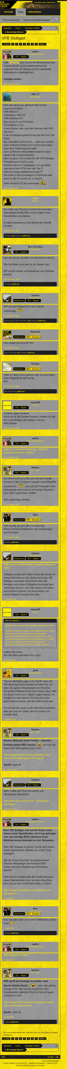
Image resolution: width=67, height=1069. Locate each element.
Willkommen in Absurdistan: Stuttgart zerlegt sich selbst (29, 625)
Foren (20, 12)
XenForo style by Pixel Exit (34, 1065)
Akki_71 (35, 94)
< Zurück (6, 44)
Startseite (8, 12)
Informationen (34, 12)
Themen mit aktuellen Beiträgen (36, 20)
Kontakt (51, 1057)
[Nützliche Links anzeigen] (56, 28)
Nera (35, 514)
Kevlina (35, 467)
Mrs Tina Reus (35, 247)
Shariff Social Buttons (37, 1063)
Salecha (35, 295)
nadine (35, 51)
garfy (35, 670)
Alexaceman (9, 321)
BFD (3, 1057)
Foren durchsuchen (11, 20)
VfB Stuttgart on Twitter (16, 955)
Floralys (8, 236)
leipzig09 (35, 402)
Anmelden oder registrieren (44, 2)
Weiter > (42, 44)
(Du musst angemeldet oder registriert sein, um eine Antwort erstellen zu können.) (30, 1033)
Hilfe (57, 1057)
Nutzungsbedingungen (51, 1061)
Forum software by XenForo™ (15, 1063)
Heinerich (35, 332)
